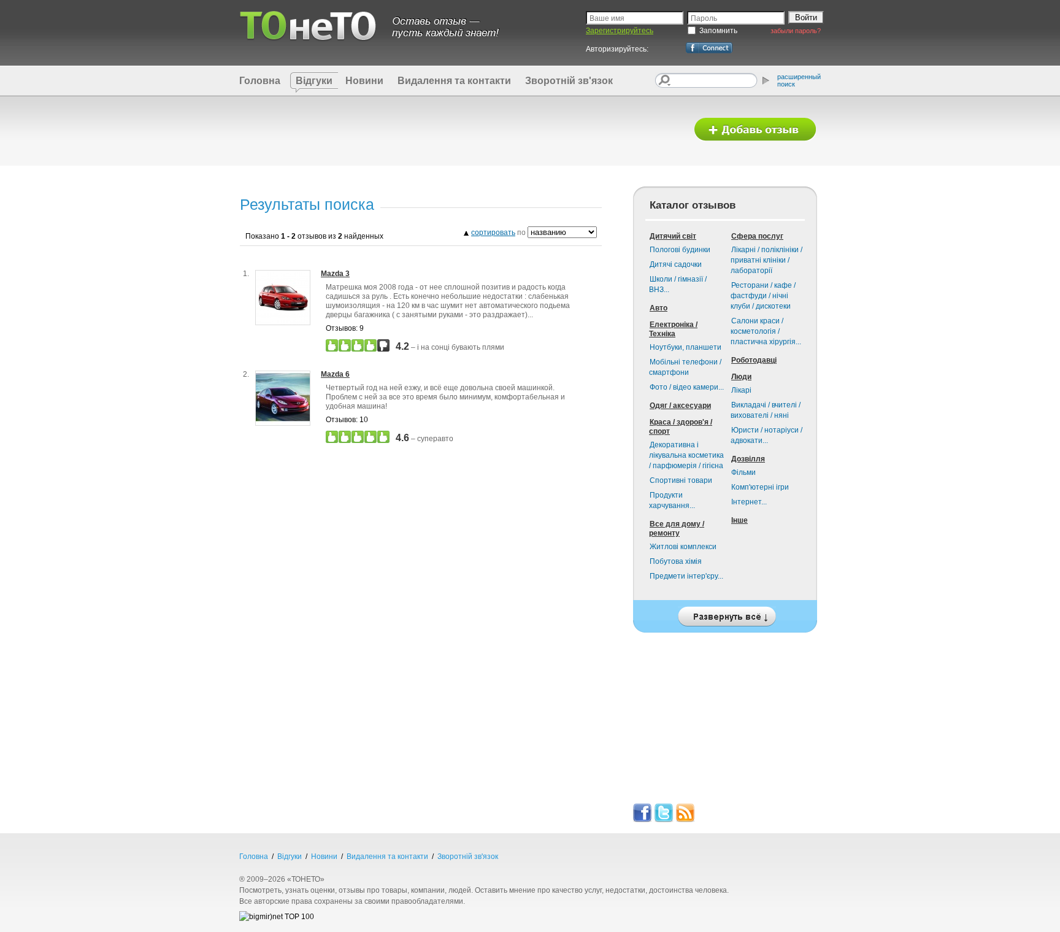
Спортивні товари (681, 480)
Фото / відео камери (687, 387)
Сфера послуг (757, 236)
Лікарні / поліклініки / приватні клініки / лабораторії (766, 260)
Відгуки (314, 80)
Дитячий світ (673, 236)
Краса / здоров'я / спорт (680, 427)
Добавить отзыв (755, 130)
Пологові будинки (680, 249)
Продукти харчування (672, 500)
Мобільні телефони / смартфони (685, 367)
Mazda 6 (335, 374)
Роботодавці (754, 360)
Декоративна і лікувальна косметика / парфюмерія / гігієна (686, 455)
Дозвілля (748, 459)
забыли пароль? (795, 30)
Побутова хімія (676, 561)
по (499, 232)
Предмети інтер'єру (686, 576)
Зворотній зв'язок (569, 80)
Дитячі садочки (676, 264)
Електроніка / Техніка (673, 329)
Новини (364, 80)
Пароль (704, 18)
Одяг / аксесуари (680, 405)
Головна (259, 80)
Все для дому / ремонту (676, 528)
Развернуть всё (725, 613)
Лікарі (741, 390)
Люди (741, 376)
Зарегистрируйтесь (619, 30)
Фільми (743, 472)
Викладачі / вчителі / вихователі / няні (766, 410)
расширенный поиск (799, 80)
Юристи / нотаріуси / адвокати (766, 435)
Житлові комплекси (683, 546)
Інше (739, 520)
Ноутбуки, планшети (685, 347)
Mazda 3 (335, 273)
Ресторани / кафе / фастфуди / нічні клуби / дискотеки (763, 295)
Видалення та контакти (454, 80)
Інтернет (749, 502)
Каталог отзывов (692, 205)
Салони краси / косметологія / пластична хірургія (766, 331)
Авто (658, 308)
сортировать (493, 232)
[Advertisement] (458, 130)
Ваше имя (607, 18)
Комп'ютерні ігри (760, 487)
